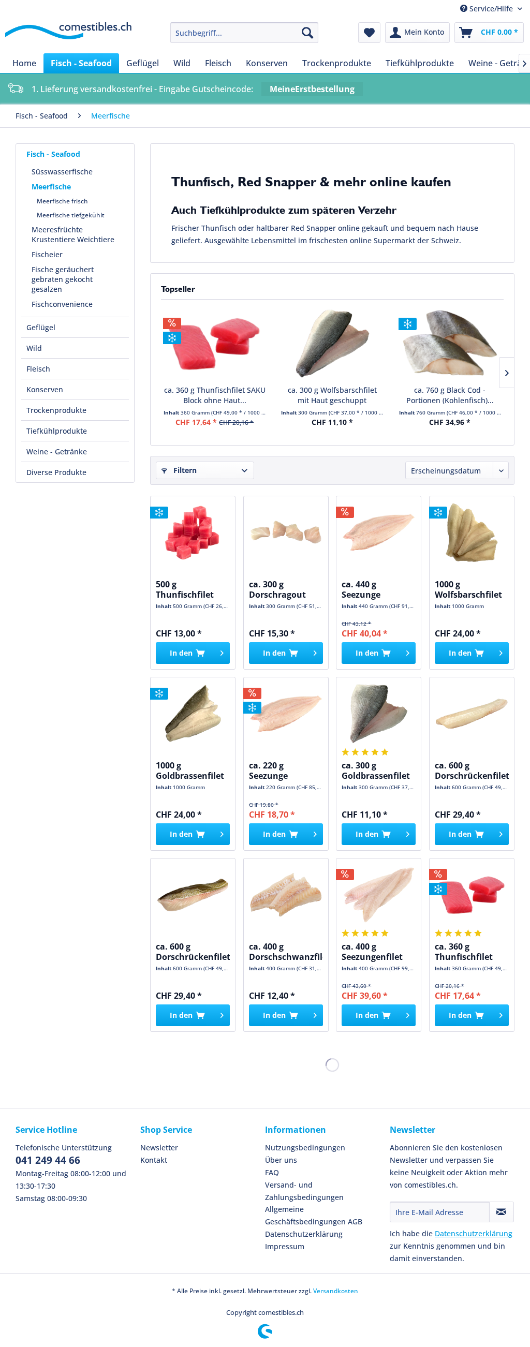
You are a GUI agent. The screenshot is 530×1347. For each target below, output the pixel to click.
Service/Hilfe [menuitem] (491, 8)
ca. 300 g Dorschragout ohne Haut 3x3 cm (279, 589)
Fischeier (47, 254)
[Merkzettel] (369, 32)
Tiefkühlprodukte (56, 431)
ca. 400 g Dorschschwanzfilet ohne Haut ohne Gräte (286, 951)
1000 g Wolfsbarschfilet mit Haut (468, 589)
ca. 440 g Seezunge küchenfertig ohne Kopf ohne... (378, 589)
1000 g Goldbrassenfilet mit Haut (190, 770)
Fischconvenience (62, 304)
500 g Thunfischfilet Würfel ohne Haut (192, 589)
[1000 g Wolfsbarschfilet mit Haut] (472, 532)
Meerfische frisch (62, 201)
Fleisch (38, 369)
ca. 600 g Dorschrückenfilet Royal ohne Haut (472, 770)
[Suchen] (307, 32)
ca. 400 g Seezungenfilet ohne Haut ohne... (372, 951)
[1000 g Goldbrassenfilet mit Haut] (193, 714)
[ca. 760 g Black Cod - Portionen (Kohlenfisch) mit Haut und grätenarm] (450, 343)
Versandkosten (335, 1290)
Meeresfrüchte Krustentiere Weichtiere (73, 234)
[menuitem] (244, 32)
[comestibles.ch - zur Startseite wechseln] (68, 35)
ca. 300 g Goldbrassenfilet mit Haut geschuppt (376, 770)
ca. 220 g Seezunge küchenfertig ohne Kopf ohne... (285, 770)
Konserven (44, 389)
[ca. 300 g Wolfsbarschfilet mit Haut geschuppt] (332, 343)
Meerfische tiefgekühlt (71, 215)
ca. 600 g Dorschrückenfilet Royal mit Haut (193, 951)
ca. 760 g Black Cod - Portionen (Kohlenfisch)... (450, 395)
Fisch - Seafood (53, 154)
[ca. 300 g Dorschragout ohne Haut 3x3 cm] (286, 532)
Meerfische (51, 186)
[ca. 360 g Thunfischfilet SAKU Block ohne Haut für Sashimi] (215, 343)
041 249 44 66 (48, 1160)
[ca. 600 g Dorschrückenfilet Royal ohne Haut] (472, 714)
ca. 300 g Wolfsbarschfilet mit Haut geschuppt (332, 395)
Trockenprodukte (56, 410)
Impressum (284, 1246)
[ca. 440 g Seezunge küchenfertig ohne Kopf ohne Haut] (379, 532)
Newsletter (159, 1147)
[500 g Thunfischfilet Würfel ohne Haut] (193, 532)
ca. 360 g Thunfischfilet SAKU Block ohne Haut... (215, 395)
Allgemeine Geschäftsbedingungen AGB (313, 1215)
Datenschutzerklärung (304, 1234)
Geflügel (40, 327)
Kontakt (153, 1160)
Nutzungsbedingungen (305, 1147)
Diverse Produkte (56, 472)
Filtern (184, 470)
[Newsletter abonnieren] (501, 1212)
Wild (34, 348)
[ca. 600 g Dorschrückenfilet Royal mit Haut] (193, 895)
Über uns (281, 1160)
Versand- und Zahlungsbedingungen (304, 1191)
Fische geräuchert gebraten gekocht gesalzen (63, 279)
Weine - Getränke (56, 451)
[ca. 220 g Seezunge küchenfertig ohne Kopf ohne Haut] (286, 714)
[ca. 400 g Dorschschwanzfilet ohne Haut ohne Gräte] (286, 895)
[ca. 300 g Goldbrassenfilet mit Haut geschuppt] (379, 714)
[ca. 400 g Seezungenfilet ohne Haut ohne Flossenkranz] (379, 895)
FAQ (272, 1172)
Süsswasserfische (62, 171)
